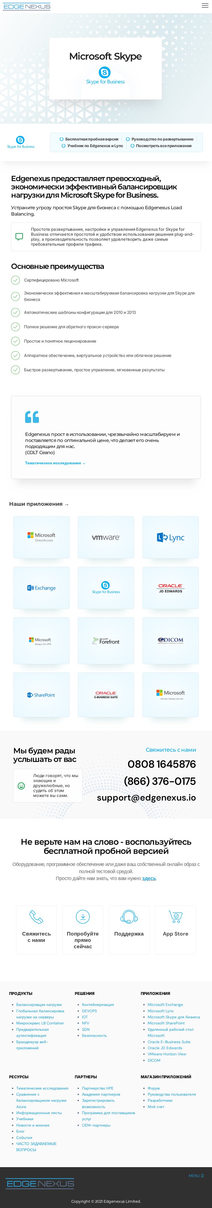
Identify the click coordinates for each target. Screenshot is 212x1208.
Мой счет (156, 1106)
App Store (175, 933)
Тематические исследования (42, 1088)
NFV (85, 1023)
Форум (154, 1088)
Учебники (24, 1118)
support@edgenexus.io (146, 797)
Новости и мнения (32, 1125)
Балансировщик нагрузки (39, 1004)
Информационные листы (39, 1112)
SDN (86, 1029)
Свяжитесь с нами (36, 937)
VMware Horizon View (167, 1053)
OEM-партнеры (96, 1125)
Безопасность (94, 1035)
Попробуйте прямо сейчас (83, 940)
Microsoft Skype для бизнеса (174, 1016)
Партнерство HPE (97, 1088)
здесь (149, 878)
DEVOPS (89, 1010)
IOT (85, 1016)
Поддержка (129, 933)
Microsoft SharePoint (166, 1023)
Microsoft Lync (161, 1010)
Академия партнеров (101, 1094)
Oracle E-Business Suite (169, 1041)
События (24, 1137)
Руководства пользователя (172, 1094)
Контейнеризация (98, 1004)
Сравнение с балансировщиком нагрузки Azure (41, 1100)
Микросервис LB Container (40, 1023)
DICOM (154, 1060)
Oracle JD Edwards (165, 1047)
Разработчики (160, 1100)
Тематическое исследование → (55, 462)
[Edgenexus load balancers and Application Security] (26, 6)
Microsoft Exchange (165, 1004)
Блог (20, 1131)
